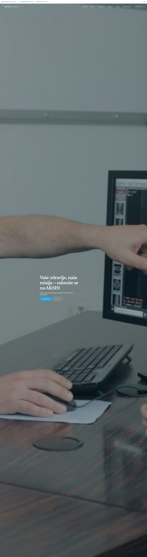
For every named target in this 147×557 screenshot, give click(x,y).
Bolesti (92, 6)
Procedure (101, 6)
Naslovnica (85, 6)
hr (142, 1)
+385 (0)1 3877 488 (41, 1)
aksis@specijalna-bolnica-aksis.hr (9, 1)
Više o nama (58, 299)
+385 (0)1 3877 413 (26, 1)
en (144, 1)
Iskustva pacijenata (127, 6)
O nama (109, 6)
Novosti (118, 6)
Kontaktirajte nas (46, 299)
